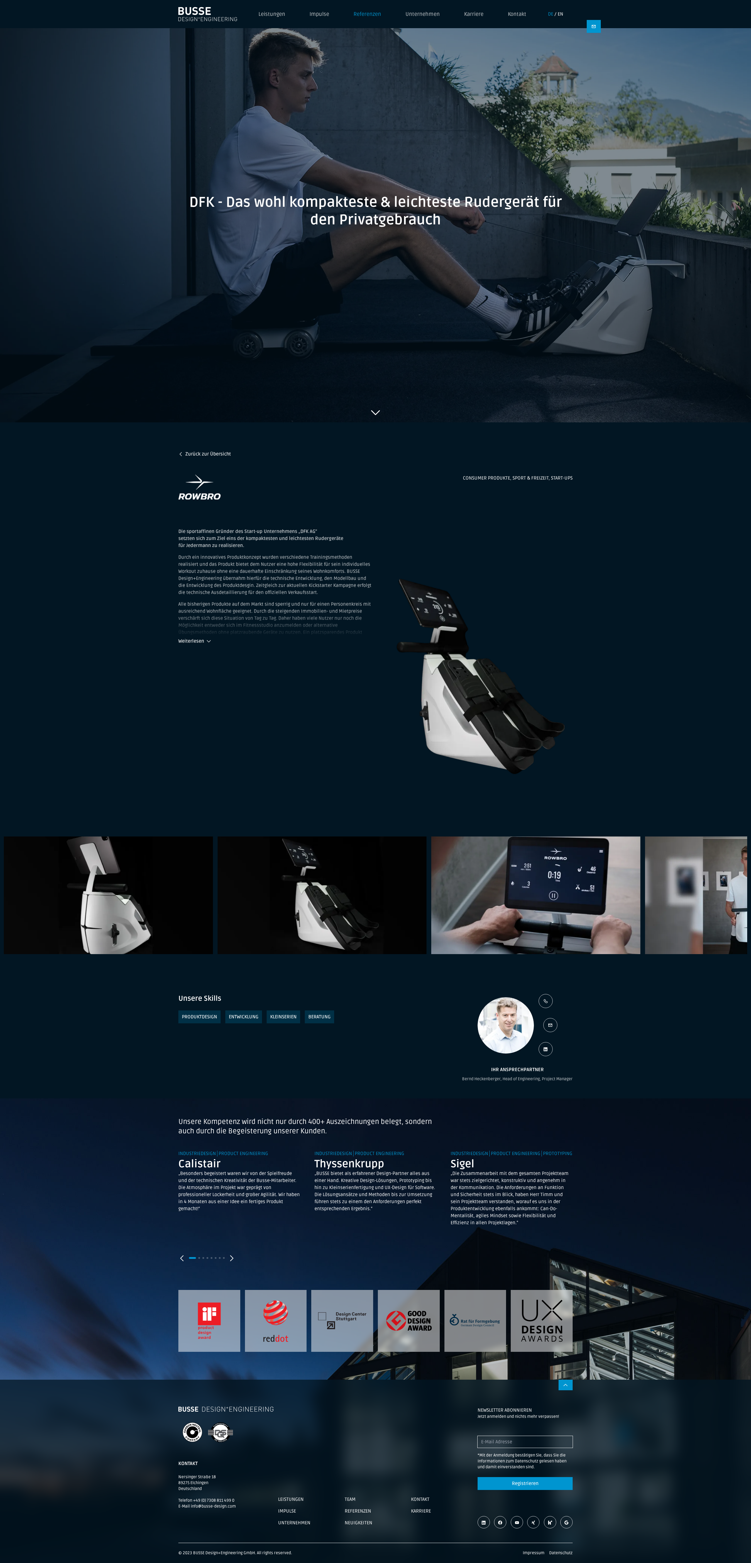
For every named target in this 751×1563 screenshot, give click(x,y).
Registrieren (525, 1483)
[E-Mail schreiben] (550, 1025)
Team (350, 1499)
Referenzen (367, 14)
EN (560, 14)
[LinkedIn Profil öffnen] (546, 1049)
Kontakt (517, 14)
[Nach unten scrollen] (375, 412)
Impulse (319, 14)
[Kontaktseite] (594, 26)
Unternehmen (422, 14)
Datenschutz (561, 1552)
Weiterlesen (191, 641)
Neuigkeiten (358, 1523)
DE (550, 14)
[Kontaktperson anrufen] (546, 1001)
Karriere (473, 14)
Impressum (533, 1552)
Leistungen (271, 14)
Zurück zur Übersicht (208, 454)
